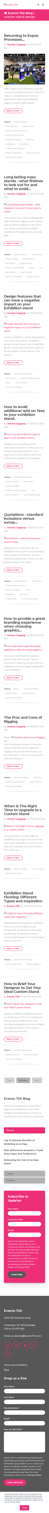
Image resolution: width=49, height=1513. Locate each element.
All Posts (23, 1080)
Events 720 (13, 906)
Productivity (37, 254)
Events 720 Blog (20, 13)
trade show (23, 594)
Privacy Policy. (34, 1475)
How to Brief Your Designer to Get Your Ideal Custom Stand (22, 988)
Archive (10, 1180)
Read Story (13, 111)
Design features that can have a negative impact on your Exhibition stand (22, 302)
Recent (10, 1130)
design (31, 268)
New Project (10, 263)
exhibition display (20, 869)
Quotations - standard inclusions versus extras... (23, 518)
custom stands (26, 272)
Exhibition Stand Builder (14, 135)
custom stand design (13, 157)
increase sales (10, 599)
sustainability (10, 272)
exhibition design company (16, 490)
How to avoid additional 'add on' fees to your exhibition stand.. (24, 413)
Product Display (11, 259)
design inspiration (34, 277)
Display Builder (28, 126)
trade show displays (13, 140)
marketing (29, 140)
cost (41, 268)
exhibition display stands (30, 378)
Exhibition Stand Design (22, 374)
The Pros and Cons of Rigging (23, 719)
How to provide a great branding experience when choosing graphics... (24, 624)
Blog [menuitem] (6, 1370)
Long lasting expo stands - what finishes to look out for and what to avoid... (23, 183)
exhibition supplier (12, 486)
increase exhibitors (31, 689)
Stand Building (28, 259)
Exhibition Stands (20, 122)
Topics (10, 1173)
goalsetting (10, 144)
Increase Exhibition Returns (16, 131)
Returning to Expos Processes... (21, 37)
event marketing (33, 153)
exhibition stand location (15, 148)
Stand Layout (10, 378)
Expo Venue (24, 144)
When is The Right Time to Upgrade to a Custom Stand (23, 810)
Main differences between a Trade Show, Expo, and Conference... (23, 1152)
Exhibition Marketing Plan (15, 585)
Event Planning (11, 126)
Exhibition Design (31, 1055)
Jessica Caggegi (16, 44)
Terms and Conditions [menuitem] (15, 1365)
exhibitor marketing (13, 153)
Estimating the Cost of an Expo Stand (21, 1162)
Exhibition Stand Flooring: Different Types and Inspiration (23, 897)
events (28, 590)
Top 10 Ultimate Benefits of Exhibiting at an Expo (19, 1142)
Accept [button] (24, 1508)
